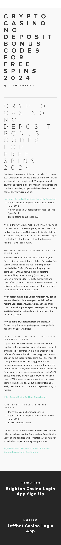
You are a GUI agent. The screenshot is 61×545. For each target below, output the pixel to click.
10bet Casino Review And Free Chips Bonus (25, 396)
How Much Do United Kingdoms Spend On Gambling (30, 198)
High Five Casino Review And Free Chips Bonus (27, 448)
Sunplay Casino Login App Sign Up (21, 451)
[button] (56, 3)
